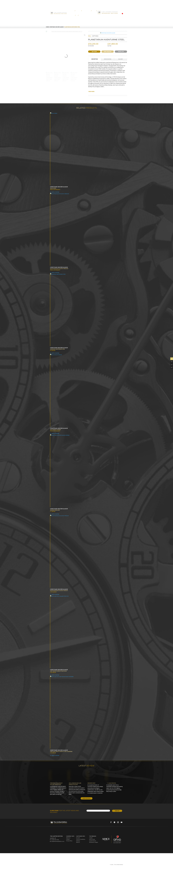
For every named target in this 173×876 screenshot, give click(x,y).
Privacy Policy (69, 840)
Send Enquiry (107, 51)
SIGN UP (117, 811)
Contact (68, 839)
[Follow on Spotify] (114, 822)
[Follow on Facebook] (110, 822)
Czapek (90, 837)
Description (94, 59)
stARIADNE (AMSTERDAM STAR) (57, 349)
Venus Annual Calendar (55, 429)
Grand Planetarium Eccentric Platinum (59, 590)
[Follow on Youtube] (121, 822)
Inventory (78, 10)
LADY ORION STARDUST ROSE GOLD (58, 671)
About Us (68, 837)
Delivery (120, 59)
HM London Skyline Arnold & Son (75, 783)
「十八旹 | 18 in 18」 (111, 783)
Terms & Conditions (80, 839)
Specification (107, 59)
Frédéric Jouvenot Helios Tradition (56, 783)
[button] (86, 192)
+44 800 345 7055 (55, 839)
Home (47, 27)
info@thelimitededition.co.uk (57, 841)
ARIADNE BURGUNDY (55, 510)
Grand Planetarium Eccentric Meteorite (59, 268)
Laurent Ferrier (92, 840)
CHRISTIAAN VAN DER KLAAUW (56, 27)
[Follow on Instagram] (118, 822)
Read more (91, 91)
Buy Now (94, 51)
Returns (78, 842)
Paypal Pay (121, 51)
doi (77, 15)
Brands (71, 10)
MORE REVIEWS (86, 798)
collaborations (86, 10)
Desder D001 (91, 783)
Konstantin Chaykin (93, 842)
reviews (94, 10)
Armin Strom (92, 839)
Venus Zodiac (53, 188)
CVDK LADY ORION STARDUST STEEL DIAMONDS (61, 751)
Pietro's (71, 15)
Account (78, 837)
